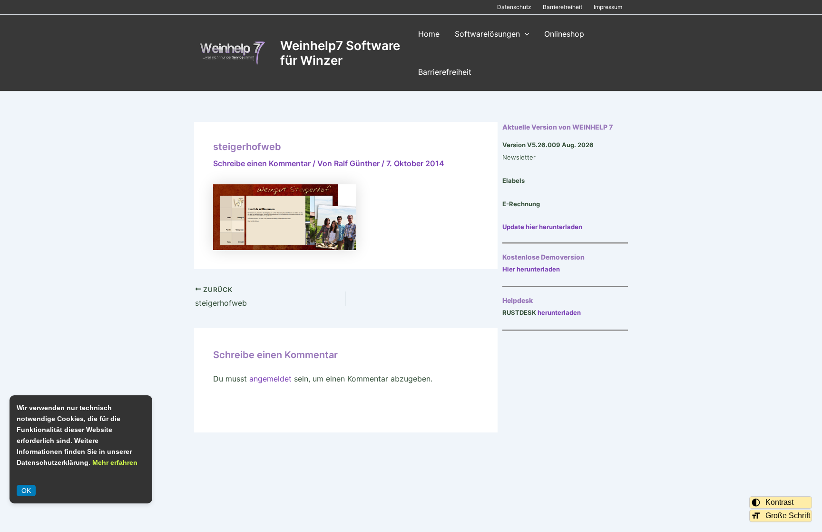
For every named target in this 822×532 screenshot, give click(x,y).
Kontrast (779, 502)
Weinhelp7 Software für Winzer (340, 53)
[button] (524, 34)
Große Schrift (787, 516)
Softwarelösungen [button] (487, 34)
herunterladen (559, 312)
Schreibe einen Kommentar (262, 163)
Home (429, 34)
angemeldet (270, 378)
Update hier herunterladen (542, 227)
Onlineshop (564, 34)
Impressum (608, 6)
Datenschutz (514, 6)
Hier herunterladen (531, 269)
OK (26, 490)
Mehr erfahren (114, 462)
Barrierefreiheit (562, 6)
